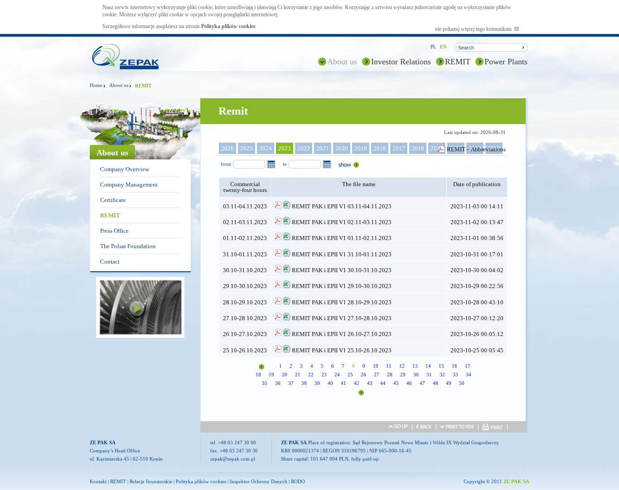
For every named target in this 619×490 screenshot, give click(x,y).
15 (441, 366)
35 (264, 383)
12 (402, 366)
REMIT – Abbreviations (476, 149)
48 (435, 383)
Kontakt (98, 481)
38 (304, 383)
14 (428, 366)
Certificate (113, 200)
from (226, 164)
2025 (246, 148)
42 (356, 383)
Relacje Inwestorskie (151, 481)
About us (342, 61)
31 (429, 374)
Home (96, 85)
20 (284, 374)
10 (375, 366)
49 (448, 383)
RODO (298, 481)
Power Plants (505, 61)
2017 (398, 148)
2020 (341, 148)
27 (376, 374)
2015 (436, 148)
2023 (284, 148)
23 (324, 374)
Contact (110, 261)
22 (311, 374)
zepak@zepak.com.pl (232, 458)
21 (297, 374)
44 (383, 383)
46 (409, 383)
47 (422, 383)
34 (468, 374)
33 (455, 374)
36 (277, 383)
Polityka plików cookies (228, 26)
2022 (303, 148)
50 (461, 383)
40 (330, 383)
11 (389, 366)
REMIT (457, 61)
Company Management (129, 184)
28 (389, 374)
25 (350, 374)
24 (337, 374)
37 (291, 383)
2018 (379, 148)
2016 (417, 148)
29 (403, 374)
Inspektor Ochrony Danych (258, 481)
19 (271, 374)
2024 (265, 148)
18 (258, 374)
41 (343, 383)
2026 (227, 148)
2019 (360, 148)
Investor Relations (401, 61)
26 (363, 374)
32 (442, 374)
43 (369, 383)
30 (416, 374)
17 (467, 366)
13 (415, 366)
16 (454, 366)
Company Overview (124, 169)
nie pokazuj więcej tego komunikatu (474, 29)
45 (396, 383)
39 (317, 383)
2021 (322, 148)
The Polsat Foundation (128, 246)
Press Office (114, 230)
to (285, 164)
